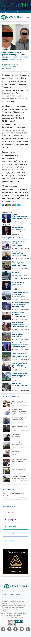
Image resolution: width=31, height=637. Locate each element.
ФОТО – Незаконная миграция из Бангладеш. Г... (18, 469)
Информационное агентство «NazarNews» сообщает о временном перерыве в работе (20, 243)
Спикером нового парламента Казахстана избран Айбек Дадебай (19, 284)
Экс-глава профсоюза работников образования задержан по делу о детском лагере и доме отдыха (15, 55)
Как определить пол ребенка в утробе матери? (19, 410)
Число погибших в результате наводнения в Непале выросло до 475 (20, 355)
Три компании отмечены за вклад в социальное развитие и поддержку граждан (20, 324)
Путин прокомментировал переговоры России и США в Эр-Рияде (20, 216)
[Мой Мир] (10, 205)
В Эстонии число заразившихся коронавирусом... (16, 436)
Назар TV (5, 594)
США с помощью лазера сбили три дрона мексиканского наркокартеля (20, 264)
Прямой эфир (15, 594)
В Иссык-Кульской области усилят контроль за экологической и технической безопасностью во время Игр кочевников (20, 334)
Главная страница (8, 591)
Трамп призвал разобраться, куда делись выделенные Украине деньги (19, 229)
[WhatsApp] (15, 205)
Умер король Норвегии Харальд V (19, 384)
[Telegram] (20, 205)
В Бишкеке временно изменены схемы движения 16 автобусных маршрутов (20, 375)
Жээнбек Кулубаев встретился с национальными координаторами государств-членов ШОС (19, 314)
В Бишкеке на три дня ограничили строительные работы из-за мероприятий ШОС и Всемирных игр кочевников (20, 294)
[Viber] (13, 205)
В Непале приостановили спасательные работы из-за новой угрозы (20, 274)
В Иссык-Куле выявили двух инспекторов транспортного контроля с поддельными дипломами (20, 304)
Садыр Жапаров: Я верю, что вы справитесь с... (18, 460)
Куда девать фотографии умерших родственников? (19, 402)
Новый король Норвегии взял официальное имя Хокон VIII (19, 253)
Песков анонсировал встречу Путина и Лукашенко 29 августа (20, 365)
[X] (6, 205)
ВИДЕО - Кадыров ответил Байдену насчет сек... (19, 427)
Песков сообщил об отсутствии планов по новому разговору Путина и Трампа (20, 344)
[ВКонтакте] (3, 205)
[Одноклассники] (8, 205)
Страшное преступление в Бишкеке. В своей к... (19, 418)
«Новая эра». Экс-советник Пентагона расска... (19, 443)
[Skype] (18, 205)
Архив (19, 591)
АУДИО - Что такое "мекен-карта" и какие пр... (13, 494)
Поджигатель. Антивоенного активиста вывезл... (18, 453)
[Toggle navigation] (27, 17)
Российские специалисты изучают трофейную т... (19, 477)
